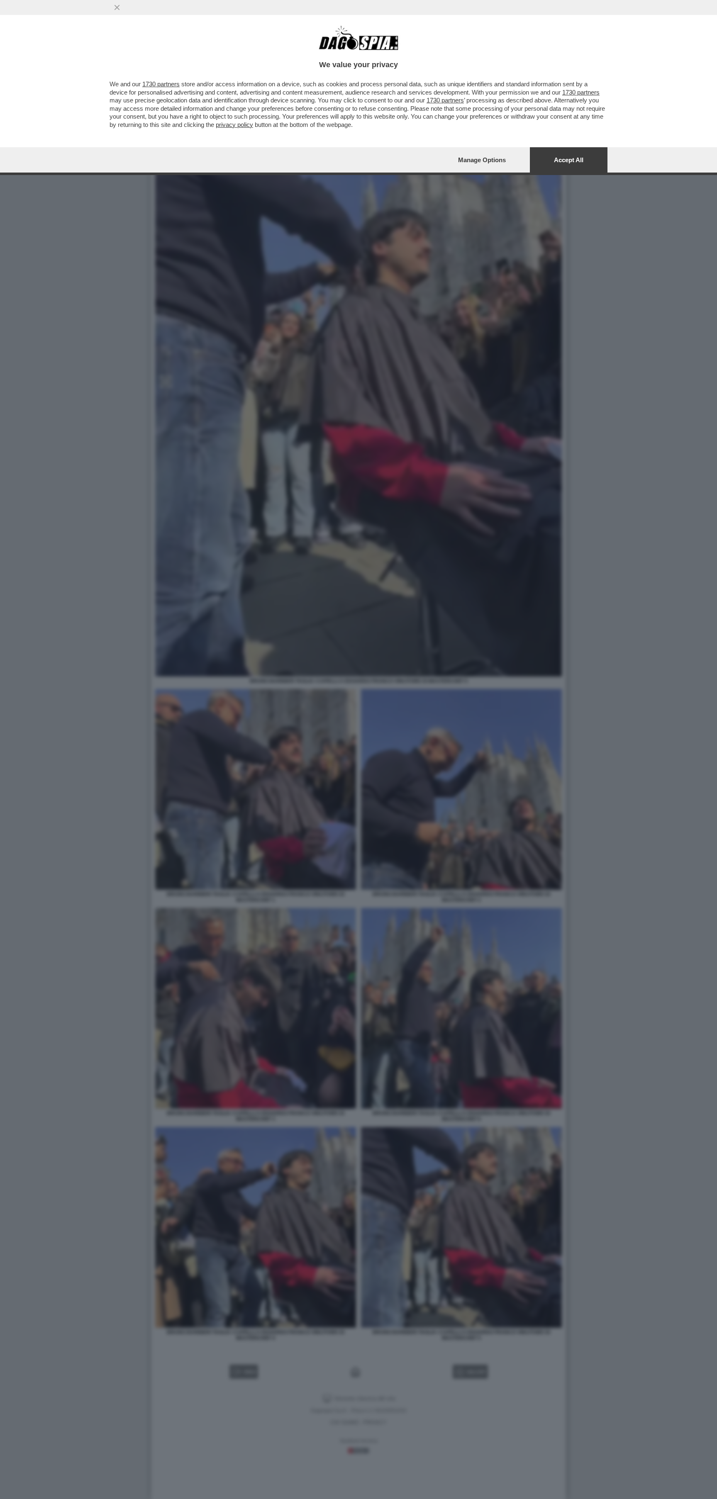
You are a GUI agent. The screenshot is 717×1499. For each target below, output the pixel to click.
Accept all (568, 159)
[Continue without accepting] (117, 7)
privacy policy (234, 124)
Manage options (482, 159)
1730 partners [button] (161, 84)
